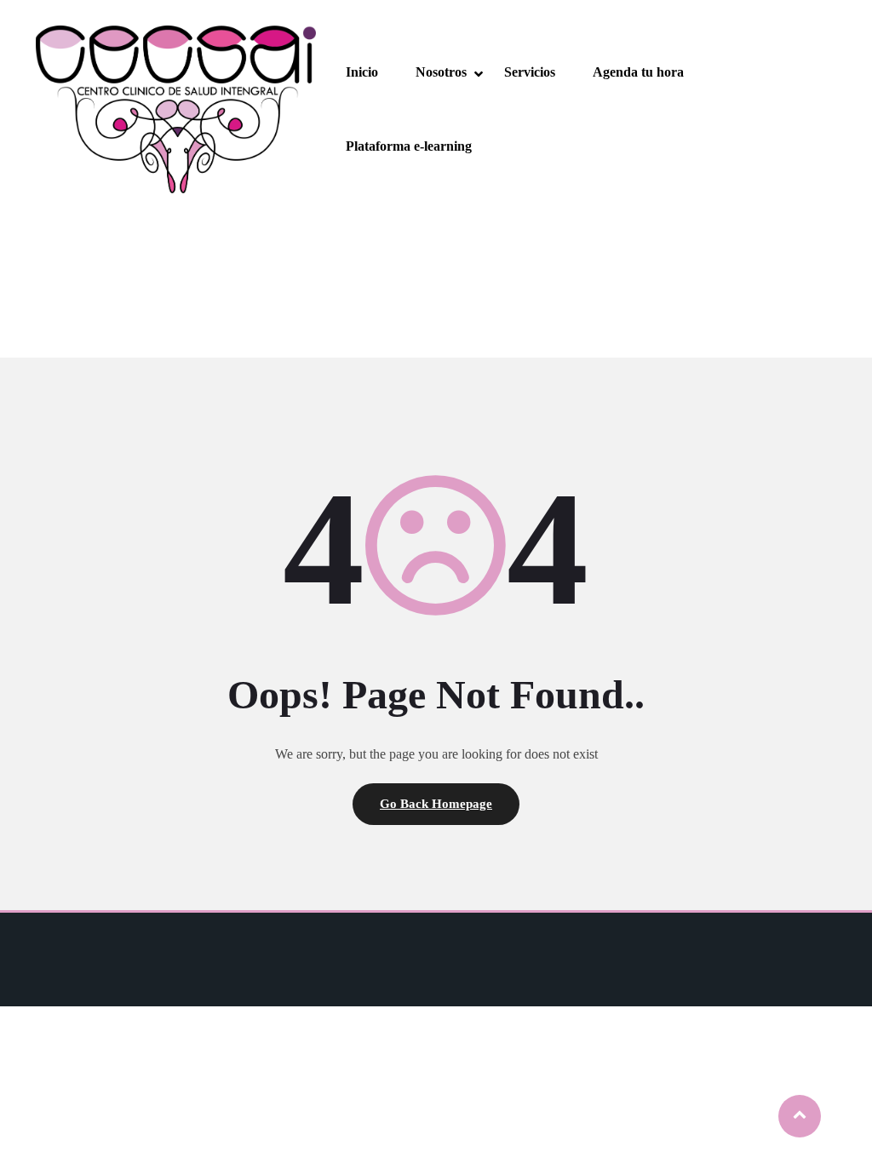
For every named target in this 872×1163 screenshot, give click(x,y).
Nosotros (441, 72)
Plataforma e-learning (409, 146)
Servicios (529, 72)
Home (402, 250)
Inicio (362, 72)
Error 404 (461, 250)
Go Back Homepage (436, 804)
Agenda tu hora (638, 72)
